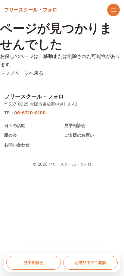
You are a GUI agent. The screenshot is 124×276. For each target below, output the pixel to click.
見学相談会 (74, 125)
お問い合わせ (16, 144)
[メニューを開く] (113, 10)
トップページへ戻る (21, 73)
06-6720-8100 (30, 112)
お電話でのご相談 (90, 262)
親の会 (10, 135)
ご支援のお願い (79, 135)
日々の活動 (14, 125)
